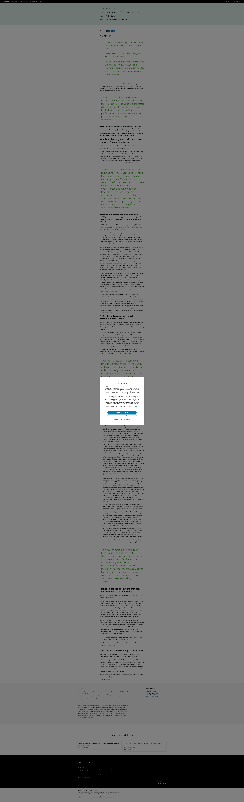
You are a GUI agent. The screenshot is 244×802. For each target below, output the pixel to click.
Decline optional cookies (122, 415)
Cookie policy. (135, 406)
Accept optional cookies (122, 412)
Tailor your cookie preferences (122, 419)
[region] (122, 401)
